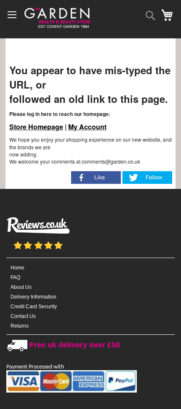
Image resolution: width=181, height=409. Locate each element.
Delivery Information (33, 297)
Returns (20, 326)
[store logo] (57, 17)
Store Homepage (36, 127)
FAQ (15, 277)
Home (17, 268)
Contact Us (23, 316)
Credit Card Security (34, 306)
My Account (87, 127)
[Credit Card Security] (71, 391)
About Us (21, 287)
